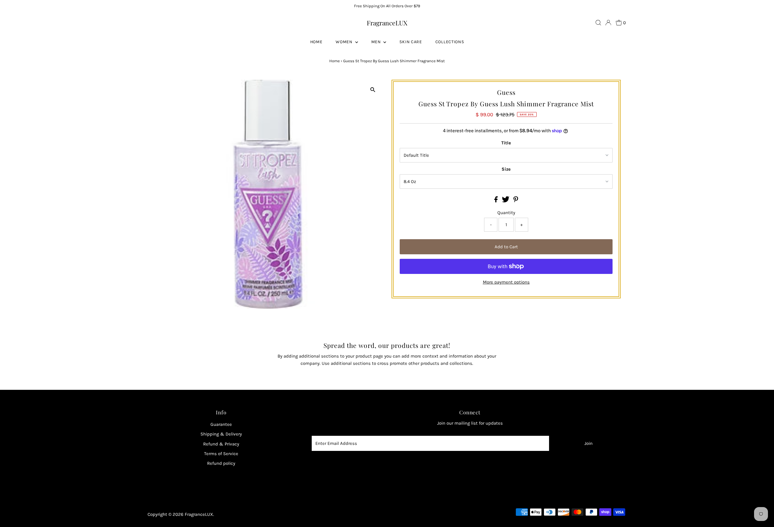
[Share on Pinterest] (515, 201)
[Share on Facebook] (496, 201)
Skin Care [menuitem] (410, 41)
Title (506, 143)
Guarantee (221, 424)
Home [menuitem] (316, 41)
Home (334, 61)
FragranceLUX (387, 22)
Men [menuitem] (376, 41)
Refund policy (221, 463)
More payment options (506, 282)
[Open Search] (598, 22)
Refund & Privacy (221, 444)
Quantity (506, 212)
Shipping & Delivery (221, 434)
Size (506, 169)
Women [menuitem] (344, 41)
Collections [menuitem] (449, 41)
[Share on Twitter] (506, 201)
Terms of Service (221, 453)
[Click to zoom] (372, 89)
